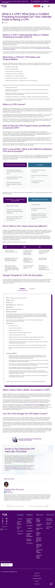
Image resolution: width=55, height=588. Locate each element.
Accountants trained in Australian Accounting (29, 521)
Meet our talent (19, 527)
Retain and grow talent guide (39, 546)
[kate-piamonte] (5, 492)
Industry (5, 22)
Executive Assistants (28, 539)
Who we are (20, 531)
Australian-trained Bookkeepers (29, 535)
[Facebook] (6, 518)
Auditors (30, 528)
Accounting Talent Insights (39, 557)
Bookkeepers (30, 531)
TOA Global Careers (49, 523)
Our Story (20, 518)
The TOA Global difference (19, 523)
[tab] (23, 288)
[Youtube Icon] (6, 521)
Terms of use (36, 583)
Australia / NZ (5, 564)
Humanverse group (49, 527)
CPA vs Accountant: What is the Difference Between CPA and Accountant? (27, 150)
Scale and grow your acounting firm (38, 539)
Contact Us (20, 533)
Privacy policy (36, 573)
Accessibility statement (36, 578)
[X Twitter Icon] (2, 523)
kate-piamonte (9, 492)
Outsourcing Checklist (39, 525)
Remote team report (39, 529)
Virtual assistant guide (38, 534)
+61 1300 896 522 (45, 1)
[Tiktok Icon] (6, 523)
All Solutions (30, 543)
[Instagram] (2, 518)
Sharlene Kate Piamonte (14, 489)
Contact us (37, 581)
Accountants (30, 525)
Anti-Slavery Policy (36, 575)
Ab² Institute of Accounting (49, 519)
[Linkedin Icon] (2, 521)
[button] (48, 6)
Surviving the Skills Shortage (39, 551)
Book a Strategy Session (38, 520)
